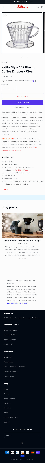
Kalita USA (19, 459)
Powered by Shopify (28, 459)
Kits (6, 412)
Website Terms (10, 339)
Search (7, 422)
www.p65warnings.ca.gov (17, 303)
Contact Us (8, 344)
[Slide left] (18, 57)
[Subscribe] (38, 435)
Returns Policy (10, 335)
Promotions (8, 362)
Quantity (5, 84)
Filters (7, 403)
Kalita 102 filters (20, 170)
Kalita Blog (9, 376)
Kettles (7, 408)
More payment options (22, 107)
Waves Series (9, 398)
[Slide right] (27, 57)
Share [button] (6, 189)
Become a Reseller (11, 371)
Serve (6, 394)
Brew (6, 389)
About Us (7, 357)
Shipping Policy (11, 330)
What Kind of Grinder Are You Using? (22, 240)
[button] (2, 7)
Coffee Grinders (11, 417)
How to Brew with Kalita (14, 366)
